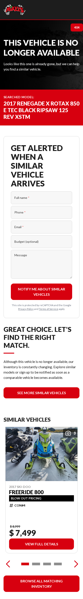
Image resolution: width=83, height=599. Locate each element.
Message (20, 255)
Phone (20, 212)
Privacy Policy (26, 308)
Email (19, 227)
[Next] (75, 564)
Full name (21, 198)
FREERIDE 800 (26, 492)
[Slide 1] (25, 564)
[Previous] (8, 564)
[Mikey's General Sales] (15, 10)
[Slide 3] (47, 564)
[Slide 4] (58, 564)
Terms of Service (48, 308)
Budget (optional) (26, 241)
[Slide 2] (36, 564)
